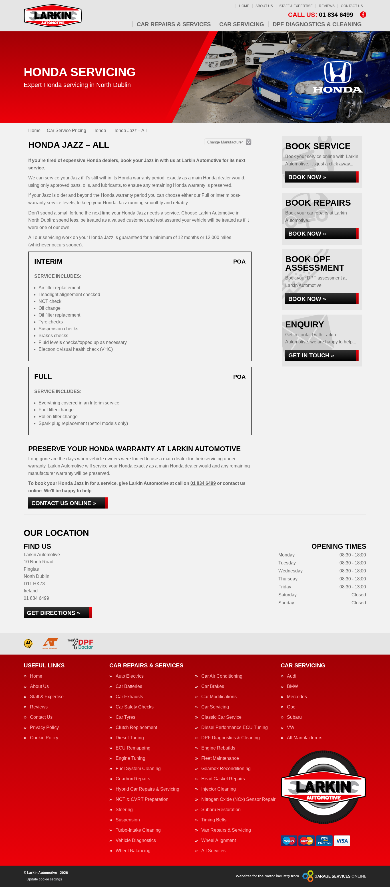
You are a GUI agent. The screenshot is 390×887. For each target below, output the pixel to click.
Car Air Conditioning (221, 676)
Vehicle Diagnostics (136, 840)
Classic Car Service (221, 717)
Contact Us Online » (63, 503)
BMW (292, 686)
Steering (124, 809)
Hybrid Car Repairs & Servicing (147, 789)
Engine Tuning (130, 758)
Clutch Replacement (136, 727)
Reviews (327, 6)
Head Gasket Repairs (223, 779)
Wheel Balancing (133, 850)
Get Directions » (53, 613)
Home (244, 6)
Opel (292, 707)
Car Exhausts (129, 696)
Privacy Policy (44, 727)
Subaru (294, 717)
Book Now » (307, 177)
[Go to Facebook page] (363, 14)
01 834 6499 (320, 15)
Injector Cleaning (218, 789)
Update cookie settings (44, 879)
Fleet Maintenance (220, 758)
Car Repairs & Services (174, 24)
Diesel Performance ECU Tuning (234, 727)
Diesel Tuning (130, 738)
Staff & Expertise (296, 6)
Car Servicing (241, 24)
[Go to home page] (53, 15)
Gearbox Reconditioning (226, 768)
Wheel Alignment (218, 840)
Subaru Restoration (221, 809)
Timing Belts (213, 820)
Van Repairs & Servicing (226, 830)
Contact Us (352, 6)
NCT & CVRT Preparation (142, 799)
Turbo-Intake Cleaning (138, 830)
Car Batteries (129, 686)
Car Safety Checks (135, 707)
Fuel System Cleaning (138, 768)
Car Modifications (219, 696)
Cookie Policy (44, 738)
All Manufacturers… (307, 738)
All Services (213, 850)
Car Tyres (125, 717)
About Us (264, 6)
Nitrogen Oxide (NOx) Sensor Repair (238, 799)
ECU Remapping (133, 748)
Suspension (128, 820)
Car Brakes (212, 686)
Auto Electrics (130, 676)
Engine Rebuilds (218, 748)
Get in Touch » (311, 355)
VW (290, 727)
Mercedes (297, 696)
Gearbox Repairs (133, 779)
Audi (291, 676)
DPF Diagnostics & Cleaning (317, 24)
